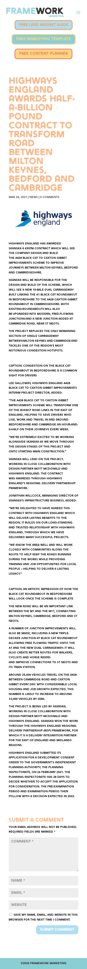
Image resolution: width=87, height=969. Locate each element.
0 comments (49, 197)
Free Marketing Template (43, 39)
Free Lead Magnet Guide (43, 25)
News (33, 197)
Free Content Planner (43, 54)
